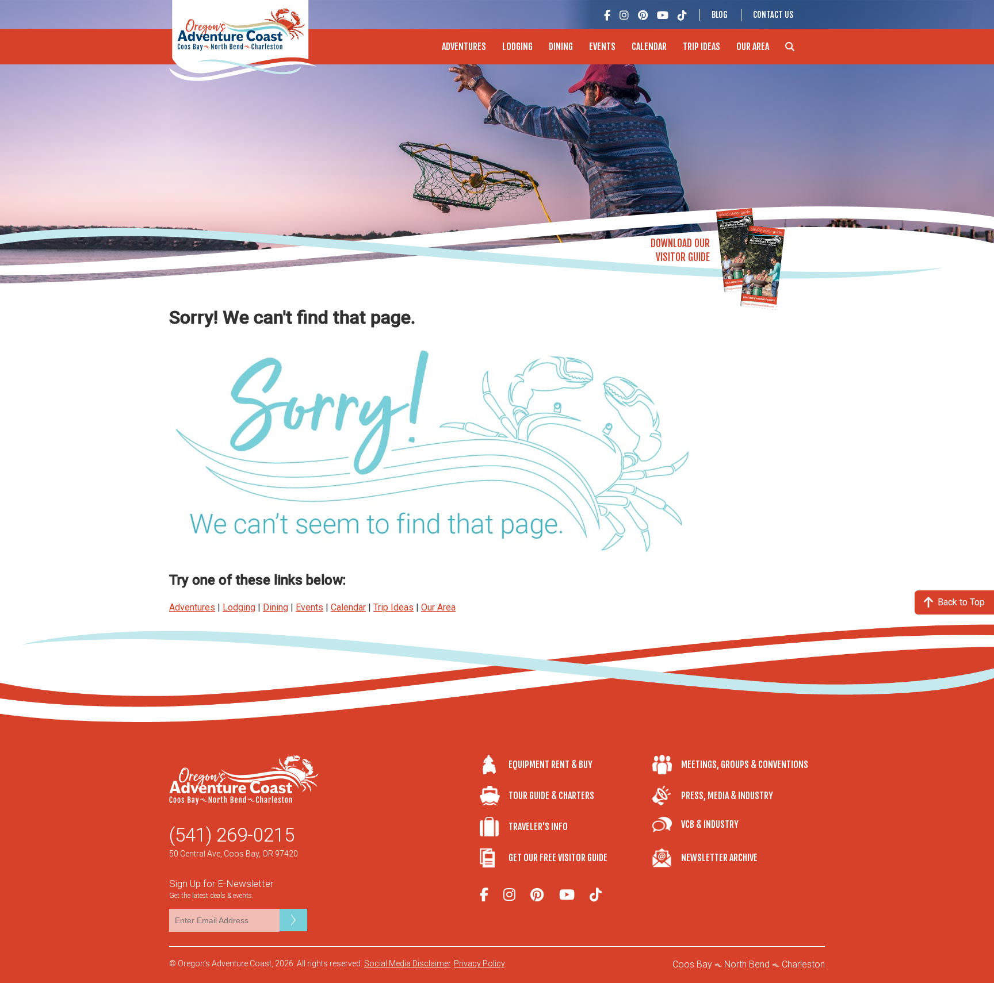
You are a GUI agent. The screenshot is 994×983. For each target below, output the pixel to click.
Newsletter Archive (719, 857)
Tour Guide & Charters (551, 795)
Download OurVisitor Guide (680, 250)
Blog (720, 15)
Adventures (464, 46)
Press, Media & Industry (727, 795)
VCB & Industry (710, 824)
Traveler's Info (538, 826)
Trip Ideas (701, 46)
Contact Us (773, 15)
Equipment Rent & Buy (550, 764)
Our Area (752, 46)
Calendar (649, 46)
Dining (561, 46)
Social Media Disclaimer (407, 963)
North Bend (747, 964)
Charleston (803, 964)
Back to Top (961, 602)
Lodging (517, 46)
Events (602, 46)
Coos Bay (692, 964)
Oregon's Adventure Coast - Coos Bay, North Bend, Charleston (243, 40)
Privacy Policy (479, 963)
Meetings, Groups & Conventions (744, 764)
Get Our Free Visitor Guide (558, 857)
